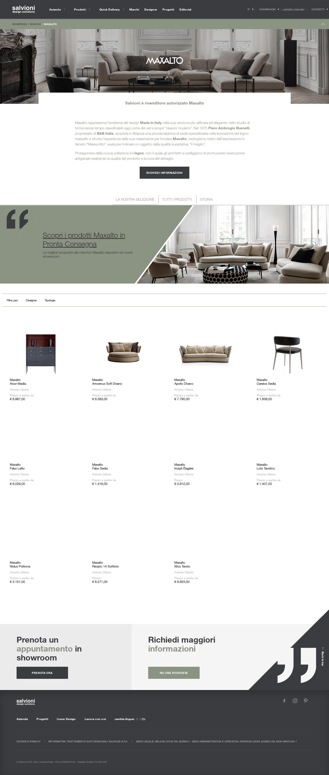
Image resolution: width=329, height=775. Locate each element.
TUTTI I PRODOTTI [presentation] (177, 199)
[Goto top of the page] (323, 25)
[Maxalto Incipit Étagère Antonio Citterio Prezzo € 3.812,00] (205, 418)
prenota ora (42, 673)
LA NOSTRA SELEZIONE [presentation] (135, 199)
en (143, 719)
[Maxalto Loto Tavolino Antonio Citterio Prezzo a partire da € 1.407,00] (288, 418)
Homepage (19, 23)
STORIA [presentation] (206, 199)
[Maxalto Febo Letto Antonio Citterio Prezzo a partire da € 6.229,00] (41, 418)
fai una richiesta (174, 673)
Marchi (35, 23)
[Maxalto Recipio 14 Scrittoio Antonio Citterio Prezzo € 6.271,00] (123, 516)
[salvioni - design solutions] (23, 9)
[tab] (135, 200)
